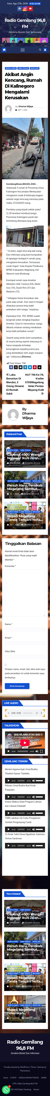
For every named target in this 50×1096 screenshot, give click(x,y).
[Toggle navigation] (22, 49)
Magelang (35, 68)
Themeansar (25, 1071)
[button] (40, 50)
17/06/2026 (15, 1018)
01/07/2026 (15, 955)
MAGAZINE (36, 512)
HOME (44, 1078)
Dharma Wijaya (25, 106)
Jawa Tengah (23, 68)
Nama (8, 624)
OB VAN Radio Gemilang (21, 1089)
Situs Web (10, 651)
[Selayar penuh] (41, 751)
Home (5, 1078)
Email (8, 638)
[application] (25, 742)
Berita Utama (11, 68)
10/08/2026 (15, 923)
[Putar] (8, 751)
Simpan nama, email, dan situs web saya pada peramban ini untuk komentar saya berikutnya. (25, 673)
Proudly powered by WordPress (17, 1067)
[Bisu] (37, 751)
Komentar (10, 566)
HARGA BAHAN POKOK (29, 1078)
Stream (36, 1089)
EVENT (13, 1078)
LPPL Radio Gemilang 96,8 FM (25, 1084)
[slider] (40, 780)
